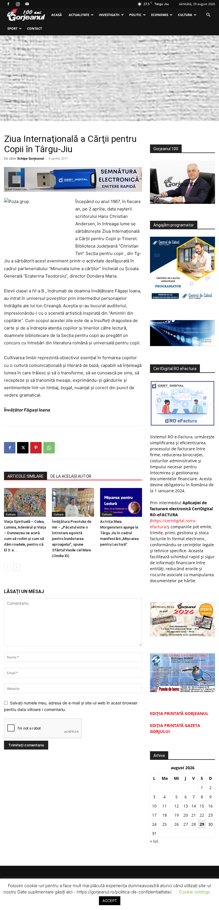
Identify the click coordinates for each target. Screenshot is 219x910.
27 (185, 824)
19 (176, 815)
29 (202, 824)
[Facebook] (8, 4)
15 (202, 806)
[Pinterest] (36, 447)
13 (185, 806)
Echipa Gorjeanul (30, 158)
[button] (208, 15)
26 (176, 824)
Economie (159, 15)
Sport (12, 28)
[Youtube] (27, 4)
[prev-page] (7, 567)
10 (154, 806)
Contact (34, 28)
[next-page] (16, 567)
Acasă (56, 15)
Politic (135, 15)
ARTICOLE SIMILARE (25, 476)
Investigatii (109, 15)
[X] (23, 447)
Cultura (185, 15)
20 (185, 815)
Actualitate (79, 15)
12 (176, 806)
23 (210, 815)
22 (202, 815)
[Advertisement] (109, 78)
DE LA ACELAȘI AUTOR (70, 476)
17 (154, 815)
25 (164, 824)
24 (154, 824)
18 (164, 815)
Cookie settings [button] (194, 892)
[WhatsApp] (49, 447)
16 (210, 806)
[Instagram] (17, 4)
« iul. (154, 841)
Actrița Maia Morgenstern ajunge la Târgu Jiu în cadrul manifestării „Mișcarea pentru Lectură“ (119, 533)
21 (193, 815)
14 (193, 806)
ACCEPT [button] (109, 900)
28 (193, 824)
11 (164, 806)
